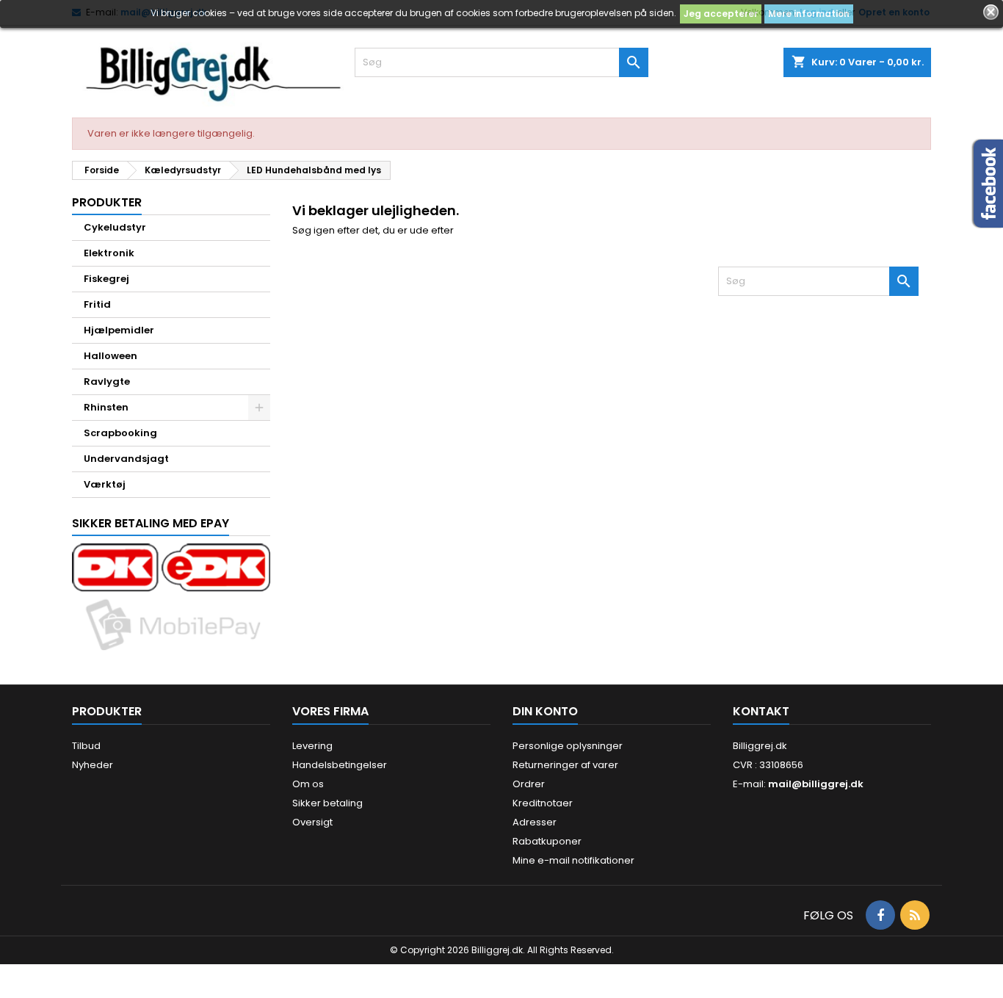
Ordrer (529, 784)
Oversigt (312, 822)
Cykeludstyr (115, 227)
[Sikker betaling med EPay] (171, 599)
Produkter (107, 202)
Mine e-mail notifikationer (573, 860)
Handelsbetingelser (339, 765)
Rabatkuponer (547, 841)
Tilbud (86, 746)
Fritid (97, 304)
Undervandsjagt (126, 459)
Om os (308, 784)
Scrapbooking (120, 433)
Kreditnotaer (543, 803)
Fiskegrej (106, 279)
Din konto (545, 711)
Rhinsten (106, 407)
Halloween (110, 356)
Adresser (535, 822)
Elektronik (109, 253)
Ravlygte (107, 381)
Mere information (809, 13)
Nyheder (92, 765)
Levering (312, 746)
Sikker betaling (327, 803)
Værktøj (105, 484)
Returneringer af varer (565, 765)
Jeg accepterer (721, 13)
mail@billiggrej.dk (815, 784)
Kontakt (761, 711)
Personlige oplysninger (568, 746)
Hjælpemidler (119, 330)
